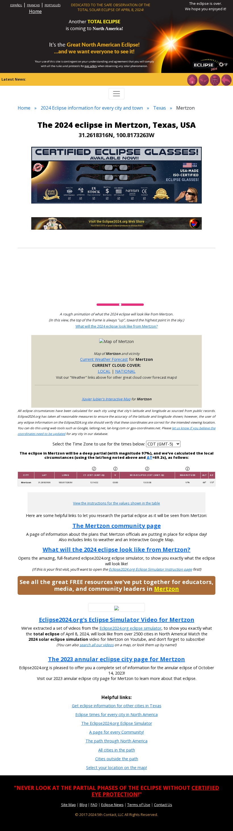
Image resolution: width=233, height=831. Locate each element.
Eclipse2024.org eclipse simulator (130, 628)
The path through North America (116, 741)
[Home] (192, 79)
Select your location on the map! (116, 767)
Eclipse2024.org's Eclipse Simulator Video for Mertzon (116, 619)
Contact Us (163, 804)
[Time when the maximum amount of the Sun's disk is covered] (147, 468)
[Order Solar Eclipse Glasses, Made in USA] (116, 174)
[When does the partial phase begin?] (94, 468)
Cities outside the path (116, 758)
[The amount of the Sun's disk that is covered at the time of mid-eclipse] (188, 468)
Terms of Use (138, 804)
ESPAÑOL (16, 5)
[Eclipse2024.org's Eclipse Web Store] (116, 223)
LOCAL (104, 371)
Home (35, 11)
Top (220, 818)
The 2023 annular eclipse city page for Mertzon (116, 659)
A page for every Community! (116, 732)
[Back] (226, 79)
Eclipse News (112, 804)
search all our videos (97, 644)
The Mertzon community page (116, 525)
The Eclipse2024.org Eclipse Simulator (116, 723)
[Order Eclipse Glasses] (203, 79)
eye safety (91, 66)
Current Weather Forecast (104, 359)
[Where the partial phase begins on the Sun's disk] (115, 468)
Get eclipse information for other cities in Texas (116, 705)
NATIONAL (125, 371)
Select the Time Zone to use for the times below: (99, 444)
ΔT (149, 457)
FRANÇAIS (33, 5)
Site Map (68, 804)
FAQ (94, 804)
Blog (83, 804)
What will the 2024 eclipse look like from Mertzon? (117, 326)
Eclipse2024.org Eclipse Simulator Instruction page (150, 569)
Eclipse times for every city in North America (116, 714)
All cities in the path (116, 750)
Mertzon (166, 589)
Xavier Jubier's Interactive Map (106, 399)
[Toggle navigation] (116, 93)
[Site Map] (214, 79)
